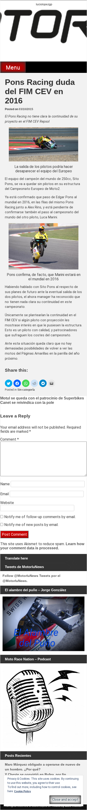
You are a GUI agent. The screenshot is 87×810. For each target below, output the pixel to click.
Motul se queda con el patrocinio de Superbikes (42, 398)
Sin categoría (26, 389)
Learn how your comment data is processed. (42, 546)
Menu (13, 67)
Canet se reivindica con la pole (27, 403)
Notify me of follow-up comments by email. (40, 517)
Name (5, 484)
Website (7, 503)
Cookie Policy (22, 791)
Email (4, 494)
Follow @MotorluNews (20, 576)
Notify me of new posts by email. (31, 524)
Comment (9, 439)
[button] (8, 383)
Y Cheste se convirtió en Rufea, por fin (35, 774)
